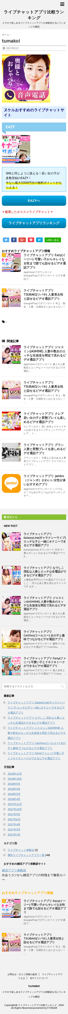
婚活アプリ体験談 (14, 870)
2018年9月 (14, 784)
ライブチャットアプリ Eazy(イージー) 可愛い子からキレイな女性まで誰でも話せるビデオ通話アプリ (45, 906)
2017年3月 (14, 829)
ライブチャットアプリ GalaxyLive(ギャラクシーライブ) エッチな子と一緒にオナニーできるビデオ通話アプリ (45, 539)
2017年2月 (14, 834)
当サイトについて (39, 978)
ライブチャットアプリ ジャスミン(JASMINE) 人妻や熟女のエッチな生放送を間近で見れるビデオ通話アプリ (45, 603)
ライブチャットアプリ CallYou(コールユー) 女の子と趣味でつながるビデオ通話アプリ (44, 635)
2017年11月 (15, 804)
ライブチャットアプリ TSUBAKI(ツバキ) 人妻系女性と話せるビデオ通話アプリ (43, 294)
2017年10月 (15, 809)
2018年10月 (15, 778)
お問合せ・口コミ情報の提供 (22, 974)
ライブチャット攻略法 (21, 850)
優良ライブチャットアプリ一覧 (26, 855)
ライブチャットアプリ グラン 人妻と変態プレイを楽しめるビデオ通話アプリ (45, 449)
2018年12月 (15, 773)
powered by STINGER (45, 1007)
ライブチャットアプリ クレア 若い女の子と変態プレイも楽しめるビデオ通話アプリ (45, 418)
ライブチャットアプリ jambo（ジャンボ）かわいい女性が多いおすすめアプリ (45, 480)
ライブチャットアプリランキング (34, 223)
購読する (11, 517)
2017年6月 (14, 819)
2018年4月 (14, 799)
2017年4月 (14, 824)
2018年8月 (14, 789)
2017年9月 (14, 814)
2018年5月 (14, 794)
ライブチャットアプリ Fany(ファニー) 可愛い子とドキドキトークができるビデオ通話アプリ (45, 662)
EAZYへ (34, 201)
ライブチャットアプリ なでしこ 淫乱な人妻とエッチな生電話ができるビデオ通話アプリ (45, 571)
